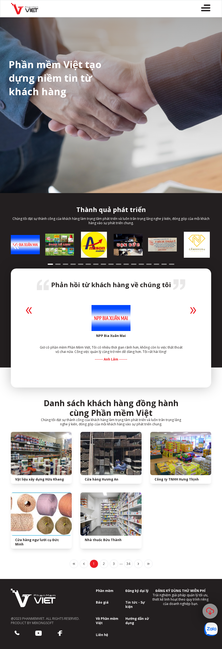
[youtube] (38, 633)
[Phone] (17, 633)
